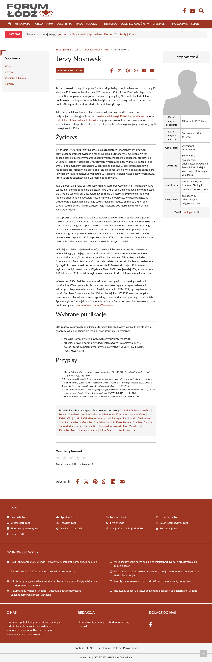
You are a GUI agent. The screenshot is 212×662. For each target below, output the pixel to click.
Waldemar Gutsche (81, 422)
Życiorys (9, 72)
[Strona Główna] (10, 24)
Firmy (49, 24)
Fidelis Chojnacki (69, 418)
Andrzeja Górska (91, 414)
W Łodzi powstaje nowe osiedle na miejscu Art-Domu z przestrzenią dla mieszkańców (155, 564)
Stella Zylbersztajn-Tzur (136, 410)
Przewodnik (180, 24)
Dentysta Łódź (19, 517)
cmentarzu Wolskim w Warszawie (93, 305)
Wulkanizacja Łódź (71, 528)
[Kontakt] (192, 11)
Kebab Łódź (17, 534)
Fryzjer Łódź (117, 523)
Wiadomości (22, 24)
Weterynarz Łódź (20, 523)
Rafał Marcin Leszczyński (95, 418)
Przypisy (9, 84)
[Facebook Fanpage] (183, 11)
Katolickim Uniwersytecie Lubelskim (77, 120)
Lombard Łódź (118, 517)
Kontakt (82, 626)
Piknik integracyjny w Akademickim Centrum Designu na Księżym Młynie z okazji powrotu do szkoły (54, 583)
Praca (79, 24)
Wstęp (8, 66)
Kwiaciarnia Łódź (169, 517)
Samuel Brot (91, 426)
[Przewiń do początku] (203, 653)
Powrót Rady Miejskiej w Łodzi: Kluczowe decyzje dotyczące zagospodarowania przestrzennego (46, 592)
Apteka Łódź (67, 517)
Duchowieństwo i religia (97, 50)
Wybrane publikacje (15, 78)
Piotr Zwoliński (132, 426)
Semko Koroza (126, 430)
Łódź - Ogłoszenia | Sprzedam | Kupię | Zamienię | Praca (99, 34)
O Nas (90, 648)
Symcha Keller (137, 414)
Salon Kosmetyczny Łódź (174, 523)
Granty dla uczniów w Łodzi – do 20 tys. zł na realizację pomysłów (152, 581)
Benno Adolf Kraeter (115, 414)
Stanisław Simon (88, 430)
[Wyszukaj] (201, 10)
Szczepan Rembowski (124, 418)
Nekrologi (111, 24)
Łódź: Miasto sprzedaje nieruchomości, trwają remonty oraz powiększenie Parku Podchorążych (156, 573)
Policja (38, 24)
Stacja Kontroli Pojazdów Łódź (127, 528)
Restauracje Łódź (169, 528)
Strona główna (63, 50)
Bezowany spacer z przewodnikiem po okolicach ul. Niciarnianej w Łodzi (156, 590)
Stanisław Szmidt (104, 422)
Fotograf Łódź (68, 523)
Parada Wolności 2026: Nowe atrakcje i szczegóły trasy (43, 571)
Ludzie (195, 24)
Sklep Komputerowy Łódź (25, 528)
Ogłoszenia (64, 24)
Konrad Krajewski (110, 426)
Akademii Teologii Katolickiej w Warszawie (124, 116)
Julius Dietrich (108, 430)
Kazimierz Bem (67, 430)
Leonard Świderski (69, 414)
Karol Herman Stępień (129, 422)
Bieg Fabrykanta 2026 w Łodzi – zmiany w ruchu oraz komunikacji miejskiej (54, 562)
